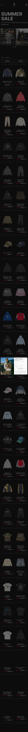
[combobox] (16, 365)
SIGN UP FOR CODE (20, 368)
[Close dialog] (26, 358)
